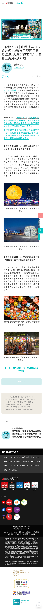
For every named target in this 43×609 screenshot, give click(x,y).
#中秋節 (22, 399)
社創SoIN (7, 470)
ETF (37, 457)
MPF (38, 462)
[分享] (7, 76)
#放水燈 (30, 409)
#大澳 (7, 402)
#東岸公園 (8, 407)
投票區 (14, 470)
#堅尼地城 (24, 397)
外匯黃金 (17, 462)
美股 (5, 462)
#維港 (33, 399)
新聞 (13, 457)
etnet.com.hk (9, 451)
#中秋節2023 (18, 407)
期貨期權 (25, 457)
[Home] (9, 3)
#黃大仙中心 (28, 402)
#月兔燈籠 (8, 409)
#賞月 (28, 399)
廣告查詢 (21, 532)
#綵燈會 (27, 407)
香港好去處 (34, 466)
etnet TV (6, 457)
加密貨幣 (26, 462)
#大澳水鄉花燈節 (19, 409)
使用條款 (10, 534)
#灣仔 (15, 399)
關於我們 (6, 532)
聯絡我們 (29, 532)
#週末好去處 (14, 397)
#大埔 (31, 397)
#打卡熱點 (8, 399)
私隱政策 (36, 532)
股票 (18, 457)
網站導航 (18, 534)
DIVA (16, 466)
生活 (10, 466)
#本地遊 (20, 402)
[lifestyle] (19, 2)
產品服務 (14, 532)
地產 (5, 466)
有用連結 (25, 534)
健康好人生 (24, 466)
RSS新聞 (33, 534)
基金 (33, 462)
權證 (32, 457)
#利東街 (13, 402)
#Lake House (25, 404)
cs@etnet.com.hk (25, 529)
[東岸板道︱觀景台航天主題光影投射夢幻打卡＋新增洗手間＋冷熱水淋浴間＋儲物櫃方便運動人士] (6, 435)
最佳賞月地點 (10, 91)
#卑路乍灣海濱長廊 (12, 404)
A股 (10, 462)
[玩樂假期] (6, 68)
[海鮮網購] (40, 223)
